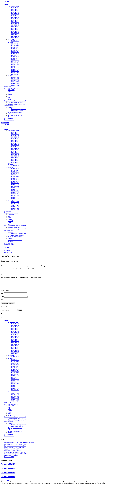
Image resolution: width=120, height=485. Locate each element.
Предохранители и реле (15, 112)
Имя (2, 293)
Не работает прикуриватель (12, 450)
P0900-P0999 (15, 22)
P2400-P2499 (15, 31)
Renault (10, 94)
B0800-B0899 (15, 56)
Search (20, 310)
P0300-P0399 (15, 12)
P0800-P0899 (15, 20)
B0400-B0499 (15, 50)
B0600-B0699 (15, 53)
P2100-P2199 (15, 26)
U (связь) (10, 75)
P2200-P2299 (15, 28)
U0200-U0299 (15, 80)
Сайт (2, 300)
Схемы (10, 113)
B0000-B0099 (15, 44)
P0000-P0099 (15, 7)
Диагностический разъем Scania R (14, 452)
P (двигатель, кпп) (13, 6)
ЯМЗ (9, 99)
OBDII (6, 4)
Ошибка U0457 (8, 476)
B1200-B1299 (15, 63)
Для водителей (8, 118)
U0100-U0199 (15, 79)
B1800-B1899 (15, 72)
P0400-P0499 (15, 14)
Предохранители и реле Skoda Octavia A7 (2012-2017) (20, 442)
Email (2, 296)
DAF (9, 91)
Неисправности (9, 120)
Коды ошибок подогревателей (17, 104)
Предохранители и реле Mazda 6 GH (15, 446)
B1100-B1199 (15, 61)
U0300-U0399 (15, 82)
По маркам (7, 86)
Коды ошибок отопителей (15, 102)
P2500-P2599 (15, 33)
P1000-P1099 (15, 23)
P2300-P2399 (15, 30)
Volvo (9, 98)
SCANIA (10, 96)
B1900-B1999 (15, 74)
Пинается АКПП (9, 457)
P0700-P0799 (15, 18)
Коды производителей (11, 88)
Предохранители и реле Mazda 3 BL (15, 447)
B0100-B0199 (15, 45)
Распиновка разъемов (17, 110)
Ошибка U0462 (8, 468)
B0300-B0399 (15, 48)
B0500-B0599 (15, 52)
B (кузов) (10, 42)
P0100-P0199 (15, 9)
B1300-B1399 (15, 64)
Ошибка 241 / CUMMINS (11, 449)
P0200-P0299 (15, 11)
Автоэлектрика (8, 105)
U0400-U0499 (15, 83)
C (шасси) (11, 39)
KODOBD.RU (5, 1)
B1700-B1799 (15, 71)
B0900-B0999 (15, 58)
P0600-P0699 (15, 17)
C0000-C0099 (15, 41)
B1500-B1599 (15, 67)
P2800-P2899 (15, 37)
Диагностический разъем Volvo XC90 (15, 453)
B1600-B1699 (15, 69)
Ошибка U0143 (8, 464)
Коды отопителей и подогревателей (15, 101)
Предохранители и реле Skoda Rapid (15, 444)
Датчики (10, 117)
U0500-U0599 (15, 85)
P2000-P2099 (15, 25)
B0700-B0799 (15, 55)
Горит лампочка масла (11, 455)
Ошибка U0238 (8, 472)
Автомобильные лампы (15, 115)
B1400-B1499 (15, 66)
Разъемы (10, 107)
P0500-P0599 (15, 15)
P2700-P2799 (15, 36)
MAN (9, 93)
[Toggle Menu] (1, 126)
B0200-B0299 (15, 47)
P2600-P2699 (15, 34)
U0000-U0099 (15, 77)
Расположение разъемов (18, 109)
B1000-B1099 (15, 60)
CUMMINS (11, 90)
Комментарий (5, 290)
